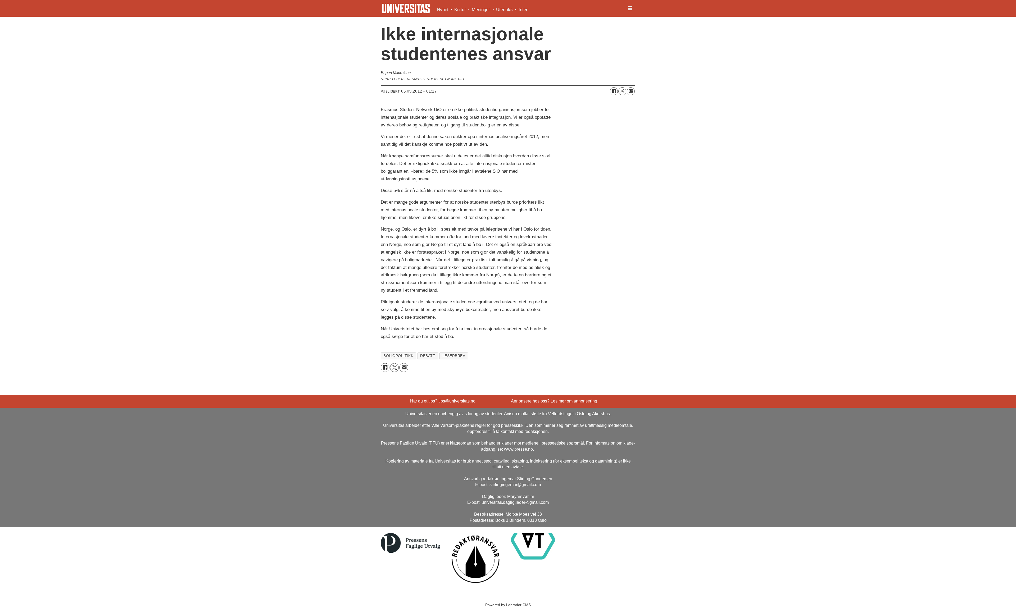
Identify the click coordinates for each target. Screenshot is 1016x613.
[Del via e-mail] (631, 91)
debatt (427, 356)
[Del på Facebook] (614, 91)
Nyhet (442, 9)
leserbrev (453, 356)
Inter (523, 9)
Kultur (460, 9)
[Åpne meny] (630, 8)
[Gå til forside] (406, 8)
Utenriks (504, 9)
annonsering (585, 401)
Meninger (481, 9)
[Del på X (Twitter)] (622, 91)
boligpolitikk (398, 356)
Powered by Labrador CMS (508, 605)
